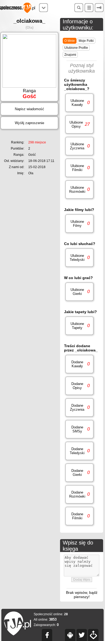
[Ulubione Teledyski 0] (79, 267)
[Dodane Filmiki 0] (79, 525)
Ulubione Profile (76, 48)
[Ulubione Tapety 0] (79, 335)
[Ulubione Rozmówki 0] (79, 199)
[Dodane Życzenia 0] (79, 417)
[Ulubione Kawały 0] (79, 112)
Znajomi (70, 55)
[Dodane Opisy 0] (79, 395)
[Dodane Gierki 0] (79, 482)
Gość (24, 155)
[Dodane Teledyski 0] (79, 460)
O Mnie (69, 41)
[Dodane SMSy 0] (79, 438)
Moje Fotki (86, 41)
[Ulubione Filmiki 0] (79, 177)
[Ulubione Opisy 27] (79, 134)
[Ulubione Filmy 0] (79, 233)
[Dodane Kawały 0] (79, 373)
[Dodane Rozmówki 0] (79, 504)
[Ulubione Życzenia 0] (79, 155)
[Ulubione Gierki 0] (79, 301)
